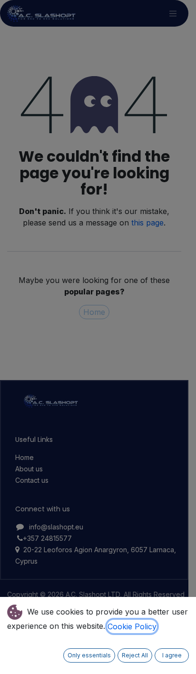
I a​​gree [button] (172, 655)
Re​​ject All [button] (135, 655)
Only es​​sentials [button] (89, 655)
